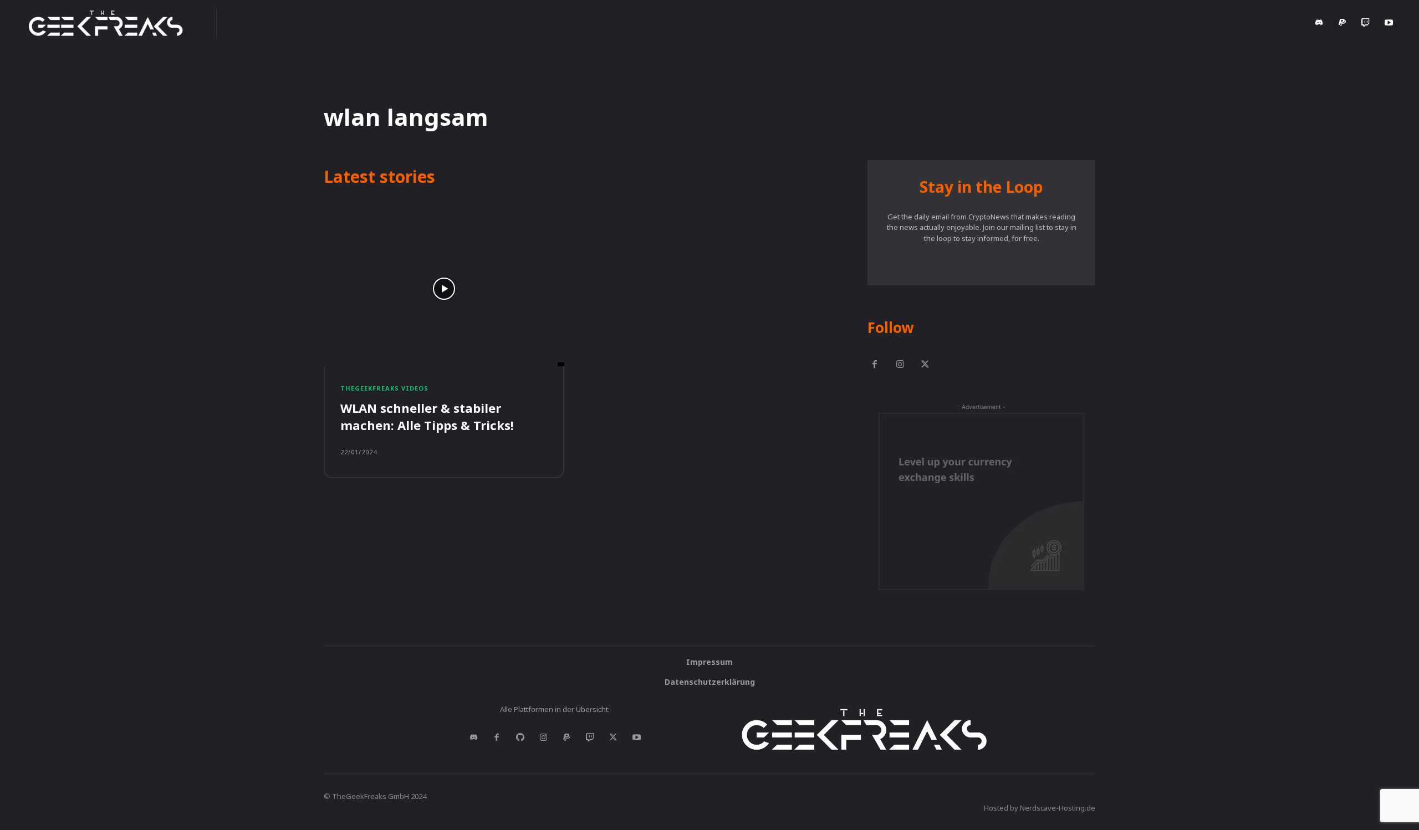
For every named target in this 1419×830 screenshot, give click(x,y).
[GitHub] (520, 738)
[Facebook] (874, 365)
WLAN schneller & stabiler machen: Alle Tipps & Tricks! (427, 416)
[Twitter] (925, 365)
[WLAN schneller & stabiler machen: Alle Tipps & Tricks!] (444, 289)
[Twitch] (1365, 23)
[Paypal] (1342, 23)
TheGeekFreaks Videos (384, 388)
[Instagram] (900, 365)
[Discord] (1318, 23)
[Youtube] (1388, 23)
